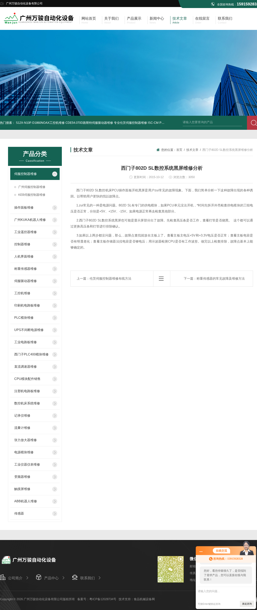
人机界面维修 (24, 256)
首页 (179, 149)
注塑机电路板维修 (27, 391)
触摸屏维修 (22, 489)
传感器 (19, 513)
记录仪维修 (22, 415)
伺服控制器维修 (25, 174)
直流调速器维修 (25, 366)
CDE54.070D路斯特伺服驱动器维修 (89, 122)
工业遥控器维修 (25, 232)
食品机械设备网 (144, 599)
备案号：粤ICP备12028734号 (96, 599)
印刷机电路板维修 (27, 305)
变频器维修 (22, 476)
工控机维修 (22, 293)
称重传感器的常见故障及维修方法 (221, 278)
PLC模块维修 (24, 317)
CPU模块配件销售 (27, 379)
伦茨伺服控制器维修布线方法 (110, 278)
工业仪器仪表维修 (27, 464)
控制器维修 (22, 244)
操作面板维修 (24, 207)
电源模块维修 (24, 452)
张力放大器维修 (25, 440)
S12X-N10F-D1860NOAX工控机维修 (40, 122)
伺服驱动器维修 (25, 281)
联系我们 (87, 578)
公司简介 (15, 578)
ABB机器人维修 (25, 501)
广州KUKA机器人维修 (30, 219)
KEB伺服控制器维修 (31, 194)
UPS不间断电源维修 (29, 330)
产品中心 (51, 578)
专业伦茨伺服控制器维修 (130, 122)
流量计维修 (22, 427)
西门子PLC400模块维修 (31, 354)
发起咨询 (247, 603)
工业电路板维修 (25, 342)
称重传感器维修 (25, 268)
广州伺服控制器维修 (31, 187)
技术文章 (192, 149)
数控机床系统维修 (27, 403)
